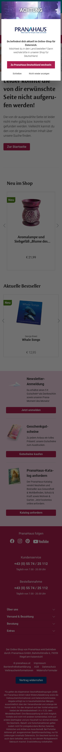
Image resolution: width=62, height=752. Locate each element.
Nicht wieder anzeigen (39, 73)
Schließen (17, 73)
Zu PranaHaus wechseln (31, 64)
